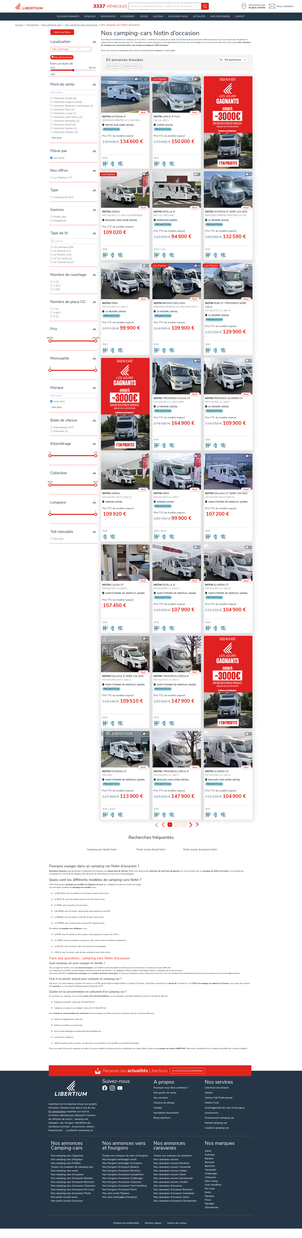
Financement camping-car (219, 1118)
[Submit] (205, 6)
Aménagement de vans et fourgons (225, 1107)
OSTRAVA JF (114, 116)
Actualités (199, 16)
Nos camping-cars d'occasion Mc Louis (72, 1189)
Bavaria (209, 1158)
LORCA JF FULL (167, 116)
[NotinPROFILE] (125, 94)
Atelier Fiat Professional (218, 1097)
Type (54, 190)
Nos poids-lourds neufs (64, 1197)
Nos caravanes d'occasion (168, 1185)
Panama (209, 1196)
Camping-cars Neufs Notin (102, 849)
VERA (110, 303)
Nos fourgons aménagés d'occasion (122, 1163)
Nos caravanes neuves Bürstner (171, 1163)
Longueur (58, 502)
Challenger (211, 1173)
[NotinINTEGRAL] (228, 281)
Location (158, 16)
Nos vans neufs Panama (115, 1193)
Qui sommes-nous (178, 16)
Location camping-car (217, 1128)
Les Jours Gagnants (68, 16)
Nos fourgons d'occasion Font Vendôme (124, 1185)
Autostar (210, 1154)
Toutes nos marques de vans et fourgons (125, 1155)
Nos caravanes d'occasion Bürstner (173, 1189)
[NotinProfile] (125, 189)
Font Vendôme (213, 1185)
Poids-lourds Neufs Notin (151, 849)
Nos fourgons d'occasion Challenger (122, 1178)
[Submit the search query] (52, 92)
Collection (58, 472)
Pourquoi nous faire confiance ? (171, 1087)
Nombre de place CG (67, 301)
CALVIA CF (113, 585)
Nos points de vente (165, 1092)
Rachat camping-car (216, 1123)
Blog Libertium (162, 1118)
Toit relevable (61, 531)
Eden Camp (211, 1181)
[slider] (50, 341)
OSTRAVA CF (114, 771)
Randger (209, 1203)
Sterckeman (211, 1207)
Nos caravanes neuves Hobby (170, 1170)
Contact (240, 16)
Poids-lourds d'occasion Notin (200, 849)
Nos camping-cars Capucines (67, 1155)
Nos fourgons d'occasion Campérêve (122, 1174)
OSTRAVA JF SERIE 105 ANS (226, 211)
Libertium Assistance (217, 1087)
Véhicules (89, 16)
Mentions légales (153, 1223)
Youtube (119, 1088)
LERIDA (111, 211)
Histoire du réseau (164, 1102)
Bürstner (210, 1166)
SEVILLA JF (164, 211)
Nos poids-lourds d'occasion (67, 1201)
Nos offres (59, 170)
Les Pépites (159, 79)
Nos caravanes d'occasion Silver (171, 1197)
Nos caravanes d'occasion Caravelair (174, 1193)
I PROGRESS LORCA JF (171, 676)
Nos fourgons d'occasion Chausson (122, 1182)
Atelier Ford (212, 1102)
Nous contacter (285, 6)
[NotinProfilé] (125, 749)
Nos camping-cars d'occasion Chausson (73, 1185)
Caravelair (210, 1169)
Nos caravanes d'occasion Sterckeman (175, 1201)
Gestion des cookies (177, 1223)
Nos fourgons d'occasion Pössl (119, 1189)
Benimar (209, 1162)
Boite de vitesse (63, 420)
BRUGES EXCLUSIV (169, 303)
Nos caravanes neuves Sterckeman (173, 1178)
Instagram (112, 1088)
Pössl (208, 1200)
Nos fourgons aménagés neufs (119, 1159)
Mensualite (59, 358)
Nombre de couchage (68, 274)
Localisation (60, 41)
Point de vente (62, 84)
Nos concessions (220, 16)
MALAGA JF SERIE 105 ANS (123, 676)
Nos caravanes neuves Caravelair (172, 1167)
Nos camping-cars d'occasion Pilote (71, 1193)
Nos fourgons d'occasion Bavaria (120, 1167)
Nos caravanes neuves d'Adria (170, 1182)
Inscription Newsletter (166, 1113)
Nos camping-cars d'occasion (67, 1174)
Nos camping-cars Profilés (66, 1163)
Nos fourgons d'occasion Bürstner (121, 1170)
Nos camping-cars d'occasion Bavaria (71, 1178)
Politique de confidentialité (126, 1223)
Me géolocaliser (63, 57)
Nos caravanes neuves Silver (170, 1174)
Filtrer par (58, 150)
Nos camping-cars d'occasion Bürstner (72, 1182)
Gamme (57, 209)
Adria (208, 1151)
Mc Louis (210, 1188)
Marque (56, 387)
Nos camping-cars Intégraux (67, 1159)
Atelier (144, 16)
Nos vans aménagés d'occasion (119, 1197)
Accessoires (127, 16)
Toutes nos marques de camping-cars (72, 1167)
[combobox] (168, 6)
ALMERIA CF (217, 585)
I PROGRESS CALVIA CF (172, 398)
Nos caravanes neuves (166, 1159)
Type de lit (59, 233)
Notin (208, 1192)
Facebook (104, 1088)
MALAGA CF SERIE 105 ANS (226, 493)
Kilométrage (60, 443)
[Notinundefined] (176, 94)
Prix (53, 328)
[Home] (30, 6)
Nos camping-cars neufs (64, 1170)
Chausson (210, 1177)
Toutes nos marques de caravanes (173, 1155)
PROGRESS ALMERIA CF (224, 398)
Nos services (108, 16)
